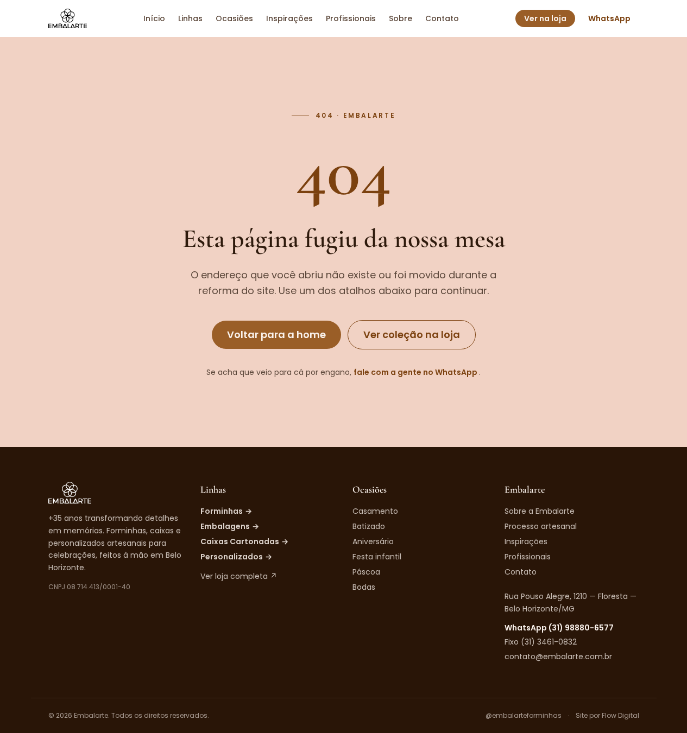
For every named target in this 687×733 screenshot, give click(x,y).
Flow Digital (620, 715)
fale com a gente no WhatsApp (416, 372)
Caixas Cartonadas (244, 541)
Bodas (363, 587)
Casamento (375, 511)
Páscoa (366, 571)
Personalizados (236, 556)
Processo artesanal (541, 526)
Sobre (400, 18)
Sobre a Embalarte (540, 511)
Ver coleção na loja (411, 334)
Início (154, 18)
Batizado (368, 526)
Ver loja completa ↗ (238, 576)
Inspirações (289, 18)
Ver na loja (545, 18)
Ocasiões (234, 18)
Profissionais (351, 18)
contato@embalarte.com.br (558, 656)
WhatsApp (609, 18)
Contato (442, 18)
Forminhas (226, 511)
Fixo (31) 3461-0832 (541, 641)
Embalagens (229, 526)
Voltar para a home (276, 334)
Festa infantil (376, 556)
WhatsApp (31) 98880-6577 (559, 627)
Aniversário (373, 541)
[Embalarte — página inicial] (67, 18)
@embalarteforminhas (524, 715)
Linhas (190, 18)
